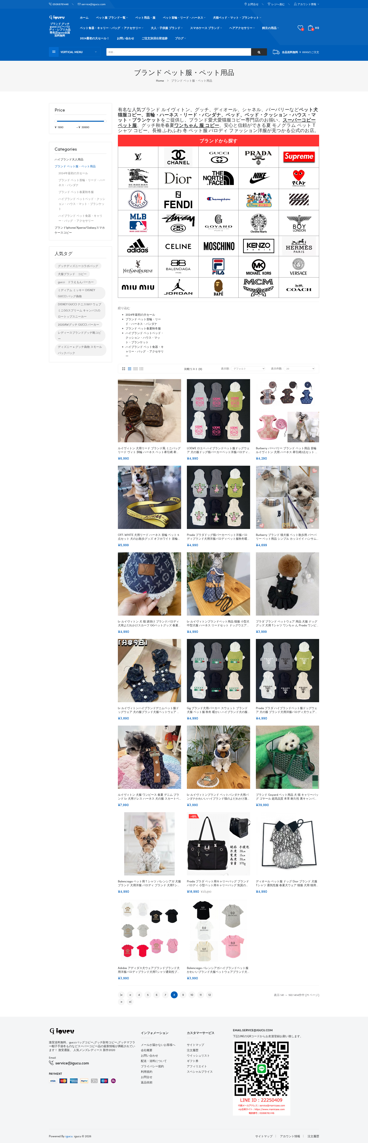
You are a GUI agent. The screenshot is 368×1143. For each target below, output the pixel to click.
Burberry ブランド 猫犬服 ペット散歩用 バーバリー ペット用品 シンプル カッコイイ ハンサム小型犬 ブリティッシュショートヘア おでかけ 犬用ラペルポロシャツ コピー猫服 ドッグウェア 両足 (287, 536)
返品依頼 (146, 1082)
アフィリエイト (197, 1066)
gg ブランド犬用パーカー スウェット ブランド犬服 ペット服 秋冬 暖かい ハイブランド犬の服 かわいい (217, 710)
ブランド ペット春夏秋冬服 (76, 192)
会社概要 (146, 1050)
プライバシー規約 (152, 1066)
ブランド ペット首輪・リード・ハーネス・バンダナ (81, 182)
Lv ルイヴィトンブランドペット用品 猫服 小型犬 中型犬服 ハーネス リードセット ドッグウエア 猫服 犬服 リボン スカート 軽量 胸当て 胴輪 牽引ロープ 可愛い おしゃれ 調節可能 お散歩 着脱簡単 (218, 623)
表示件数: (277, 368)
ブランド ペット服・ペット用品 (191, 80)
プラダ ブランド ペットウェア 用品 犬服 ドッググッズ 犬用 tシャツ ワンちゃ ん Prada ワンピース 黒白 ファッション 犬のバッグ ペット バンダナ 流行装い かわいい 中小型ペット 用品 (287, 623)
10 (192, 995)
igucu (68, 1136)
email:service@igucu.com (253, 1030)
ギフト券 (192, 1061)
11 (201, 995)
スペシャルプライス (200, 1071)
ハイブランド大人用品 (69, 159)
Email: (52, 1057)
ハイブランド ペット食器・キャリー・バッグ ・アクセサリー (80, 218)
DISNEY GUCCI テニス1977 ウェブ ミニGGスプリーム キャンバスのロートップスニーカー (79, 310)
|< (121, 995)
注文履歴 (192, 1050)
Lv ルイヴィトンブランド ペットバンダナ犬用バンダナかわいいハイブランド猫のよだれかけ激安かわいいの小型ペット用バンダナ (218, 796)
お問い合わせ (149, 1055)
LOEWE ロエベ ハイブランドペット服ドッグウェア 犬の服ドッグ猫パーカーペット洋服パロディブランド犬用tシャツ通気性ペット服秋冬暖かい (218, 450)
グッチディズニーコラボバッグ (78, 266)
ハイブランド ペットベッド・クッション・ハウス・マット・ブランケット (81, 204)
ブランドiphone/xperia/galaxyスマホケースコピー (80, 230)
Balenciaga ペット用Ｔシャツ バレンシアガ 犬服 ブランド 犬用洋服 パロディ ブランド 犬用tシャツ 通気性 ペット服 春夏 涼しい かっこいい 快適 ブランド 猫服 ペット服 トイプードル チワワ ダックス (149, 883)
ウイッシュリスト (198, 1055)
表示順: (225, 368)
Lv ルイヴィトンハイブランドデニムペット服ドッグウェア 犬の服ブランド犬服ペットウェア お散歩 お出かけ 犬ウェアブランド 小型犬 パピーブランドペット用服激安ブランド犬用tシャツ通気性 (149, 710)
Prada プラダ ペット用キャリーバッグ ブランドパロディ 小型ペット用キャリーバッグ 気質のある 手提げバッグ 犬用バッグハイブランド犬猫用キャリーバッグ (218, 883)
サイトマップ (195, 1045)
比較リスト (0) (193, 369)
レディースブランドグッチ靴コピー (79, 335)
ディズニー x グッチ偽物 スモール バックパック (80, 350)
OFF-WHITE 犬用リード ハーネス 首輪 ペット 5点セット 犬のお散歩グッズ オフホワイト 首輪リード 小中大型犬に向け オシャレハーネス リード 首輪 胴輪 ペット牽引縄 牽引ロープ (149, 536)
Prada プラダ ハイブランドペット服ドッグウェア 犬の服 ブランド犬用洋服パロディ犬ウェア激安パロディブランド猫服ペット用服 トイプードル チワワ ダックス (287, 710)
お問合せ (146, 1077)
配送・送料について (154, 1061)
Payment (55, 1074)
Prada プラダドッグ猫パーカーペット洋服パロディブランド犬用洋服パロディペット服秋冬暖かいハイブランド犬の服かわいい (218, 536)
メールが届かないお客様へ (158, 1045)
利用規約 (146, 1071)
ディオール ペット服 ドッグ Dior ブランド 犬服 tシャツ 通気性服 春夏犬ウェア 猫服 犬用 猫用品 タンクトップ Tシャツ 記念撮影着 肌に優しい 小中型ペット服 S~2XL (287, 883)
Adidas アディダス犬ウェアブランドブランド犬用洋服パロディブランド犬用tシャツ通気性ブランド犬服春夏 (149, 970)
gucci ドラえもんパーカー (76, 282)
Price (60, 110)
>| (130, 1001)
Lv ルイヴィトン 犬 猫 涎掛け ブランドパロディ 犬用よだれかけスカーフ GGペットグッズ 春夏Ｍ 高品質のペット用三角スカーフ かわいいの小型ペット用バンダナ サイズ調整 (149, 623)
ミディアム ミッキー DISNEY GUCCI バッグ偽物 (76, 293)
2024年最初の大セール (73, 173)
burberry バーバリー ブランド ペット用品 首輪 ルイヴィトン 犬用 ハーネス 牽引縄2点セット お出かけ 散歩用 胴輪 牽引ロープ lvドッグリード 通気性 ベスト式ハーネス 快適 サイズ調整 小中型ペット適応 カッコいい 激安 (287, 450)
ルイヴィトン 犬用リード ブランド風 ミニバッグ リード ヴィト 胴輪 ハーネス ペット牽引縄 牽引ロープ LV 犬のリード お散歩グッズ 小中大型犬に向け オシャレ (149, 450)
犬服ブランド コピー (72, 274)
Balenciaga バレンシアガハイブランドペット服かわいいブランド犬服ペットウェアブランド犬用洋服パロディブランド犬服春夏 (218, 970)
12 (209, 995)
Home (160, 80)
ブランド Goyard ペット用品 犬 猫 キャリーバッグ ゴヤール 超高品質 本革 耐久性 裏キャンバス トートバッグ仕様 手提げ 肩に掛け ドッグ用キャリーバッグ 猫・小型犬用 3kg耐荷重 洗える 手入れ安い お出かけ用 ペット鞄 (287, 796)
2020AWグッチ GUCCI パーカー (78, 324)
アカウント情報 (290, 1136)
